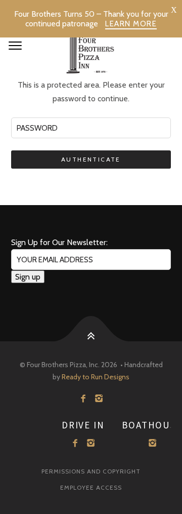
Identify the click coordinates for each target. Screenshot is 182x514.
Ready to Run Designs (95, 376)
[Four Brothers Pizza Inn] (91, 50)
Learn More (131, 23)
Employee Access (91, 487)
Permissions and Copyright (91, 471)
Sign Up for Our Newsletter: (59, 242)
